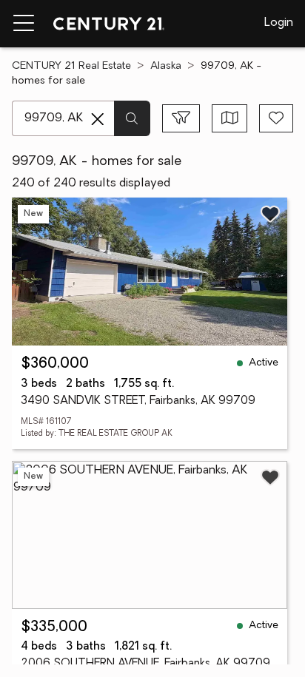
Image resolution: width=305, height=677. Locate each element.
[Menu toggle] (24, 24)
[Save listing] (270, 214)
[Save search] (276, 118)
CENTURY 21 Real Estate (71, 66)
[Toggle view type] (230, 118)
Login (278, 23)
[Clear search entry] (97, 119)
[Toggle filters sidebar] (181, 118)
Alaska (165, 66)
